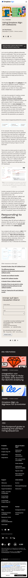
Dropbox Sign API (5, 451)
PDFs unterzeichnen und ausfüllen (20, 460)
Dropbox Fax (4, 454)
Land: (4, 310)
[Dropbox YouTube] (8, 529)
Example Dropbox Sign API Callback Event (13, 266)
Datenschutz (18, 488)
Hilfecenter (4, 483)
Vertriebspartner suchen (19, 513)
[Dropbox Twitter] (2, 529)
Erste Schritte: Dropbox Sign (4, 497)
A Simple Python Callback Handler (11, 281)
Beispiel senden (7, 334)
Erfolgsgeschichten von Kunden (6, 513)
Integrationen (4, 457)
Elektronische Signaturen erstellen (20, 467)
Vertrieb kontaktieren (6, 485)
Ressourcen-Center (6, 517)
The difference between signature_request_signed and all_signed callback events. (12, 271)
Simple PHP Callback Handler (9, 278)
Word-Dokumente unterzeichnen (19, 474)
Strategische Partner (20, 509)
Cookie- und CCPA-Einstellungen (6, 492)
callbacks (20, 82)
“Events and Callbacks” (7, 239)
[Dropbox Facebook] (5, 529)
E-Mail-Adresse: (6, 304)
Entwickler (8, 19)
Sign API (11, 82)
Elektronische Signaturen (18, 451)
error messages (17, 104)
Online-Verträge (19, 463)
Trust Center (4, 524)
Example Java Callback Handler (10, 275)
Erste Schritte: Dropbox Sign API (5, 501)
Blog (3, 19)
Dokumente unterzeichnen (18, 455)
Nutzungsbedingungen (21, 485)
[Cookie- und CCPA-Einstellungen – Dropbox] (14, 569)
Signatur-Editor (19, 470)
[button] (26, 1)
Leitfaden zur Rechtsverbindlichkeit (6, 521)
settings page (18, 225)
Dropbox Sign (4, 448)
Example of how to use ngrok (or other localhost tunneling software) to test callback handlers (12, 286)
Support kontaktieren (6, 488)
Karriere (17, 483)
